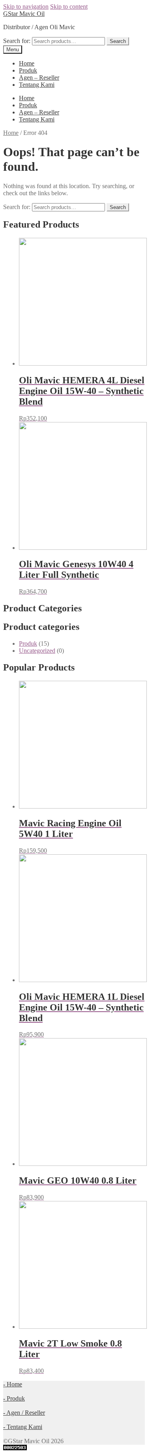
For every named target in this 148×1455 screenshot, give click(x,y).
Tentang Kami (36, 84)
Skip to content (69, 6)
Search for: (16, 40)
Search (118, 41)
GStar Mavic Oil (24, 13)
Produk (28, 70)
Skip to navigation (26, 6)
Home (26, 63)
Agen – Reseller (39, 77)
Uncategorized (37, 650)
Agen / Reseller (24, 1412)
